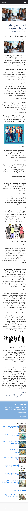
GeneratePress (17, 509)
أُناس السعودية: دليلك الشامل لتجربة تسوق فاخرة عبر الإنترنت (11, 465)
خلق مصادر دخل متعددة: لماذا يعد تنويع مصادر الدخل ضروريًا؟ (11, 495)
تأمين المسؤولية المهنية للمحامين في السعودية (11, 458)
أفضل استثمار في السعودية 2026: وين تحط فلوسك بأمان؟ (10, 442)
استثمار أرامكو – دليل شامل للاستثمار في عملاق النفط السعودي (19, 490)
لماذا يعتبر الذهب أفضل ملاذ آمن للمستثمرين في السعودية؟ (11, 426)
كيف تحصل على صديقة (18, 397)
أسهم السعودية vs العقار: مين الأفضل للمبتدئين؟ (12, 434)
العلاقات (22, 392)
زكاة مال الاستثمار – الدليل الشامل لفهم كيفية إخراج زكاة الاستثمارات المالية (10, 482)
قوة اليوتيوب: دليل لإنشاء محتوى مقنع (15, 395)
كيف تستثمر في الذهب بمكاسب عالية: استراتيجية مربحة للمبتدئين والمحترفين (11, 451)
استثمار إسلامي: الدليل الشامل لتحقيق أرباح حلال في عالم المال (11, 473)
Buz (25, 2)
